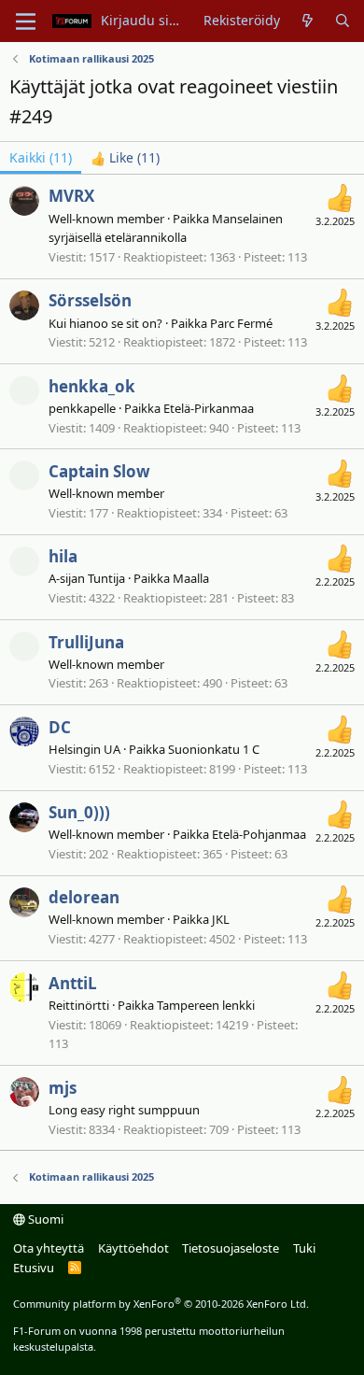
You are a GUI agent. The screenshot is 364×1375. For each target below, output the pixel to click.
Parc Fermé (241, 323)
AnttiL (73, 983)
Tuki (304, 1248)
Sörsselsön (90, 300)
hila (63, 556)
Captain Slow (99, 471)
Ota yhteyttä (48, 1248)
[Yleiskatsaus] (307, 20)
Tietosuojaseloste (230, 1248)
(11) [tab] (40, 157)
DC (60, 727)
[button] (26, 21)
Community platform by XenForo (161, 1304)
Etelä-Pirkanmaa (208, 408)
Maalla (191, 578)
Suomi (44, 1219)
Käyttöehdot (133, 1248)
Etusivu (33, 1267)
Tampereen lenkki (206, 1005)
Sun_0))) (79, 812)
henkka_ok (92, 386)
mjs (63, 1088)
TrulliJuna (86, 642)
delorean (84, 897)
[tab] (125, 158)
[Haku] (342, 20)
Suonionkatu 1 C (213, 749)
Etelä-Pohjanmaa (259, 834)
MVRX (71, 195)
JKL (221, 919)
